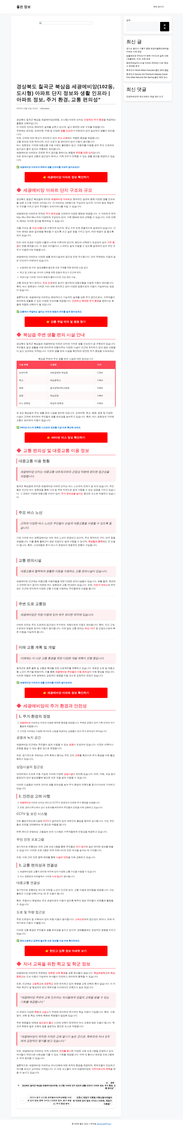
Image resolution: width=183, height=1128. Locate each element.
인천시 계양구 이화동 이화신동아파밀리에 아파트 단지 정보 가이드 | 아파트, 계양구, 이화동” (92, 1100)
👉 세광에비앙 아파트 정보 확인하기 (66, 177)
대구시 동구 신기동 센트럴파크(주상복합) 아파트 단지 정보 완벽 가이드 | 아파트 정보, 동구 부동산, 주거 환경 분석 (49, 1100)
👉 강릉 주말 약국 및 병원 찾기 (66, 321)
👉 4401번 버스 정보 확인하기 (66, 437)
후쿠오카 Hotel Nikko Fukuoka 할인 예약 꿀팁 (147, 70)
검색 (128, 20)
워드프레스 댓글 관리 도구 (151, 96)
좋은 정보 (23, 7)
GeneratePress (104, 1123)
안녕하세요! (131, 96)
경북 (112, 1083)
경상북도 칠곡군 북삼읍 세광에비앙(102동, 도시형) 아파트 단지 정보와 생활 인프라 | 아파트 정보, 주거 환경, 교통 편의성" (69, 1087)
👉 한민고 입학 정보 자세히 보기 (66, 950)
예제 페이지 (158, 6)
